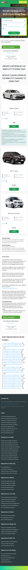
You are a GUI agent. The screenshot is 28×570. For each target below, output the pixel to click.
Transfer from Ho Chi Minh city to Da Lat (11, 376)
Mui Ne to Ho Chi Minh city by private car (9, 418)
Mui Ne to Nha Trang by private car (8, 426)
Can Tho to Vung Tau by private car (8, 507)
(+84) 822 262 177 (10, 53)
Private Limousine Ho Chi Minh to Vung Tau (12, 368)
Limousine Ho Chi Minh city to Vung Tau (8, 422)
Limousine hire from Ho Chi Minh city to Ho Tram (13, 346)
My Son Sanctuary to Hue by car (7, 517)
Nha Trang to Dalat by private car (7, 430)
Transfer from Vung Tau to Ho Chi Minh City (9, 529)
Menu (21, 2)
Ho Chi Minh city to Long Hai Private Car (11, 351)
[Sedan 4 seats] (14, 94)
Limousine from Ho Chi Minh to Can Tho (11, 370)
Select (14, 126)
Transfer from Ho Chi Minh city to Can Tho (12, 343)
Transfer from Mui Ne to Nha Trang (8, 481)
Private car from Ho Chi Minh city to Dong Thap (10, 446)
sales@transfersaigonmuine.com (10, 288)
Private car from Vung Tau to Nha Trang (9, 531)
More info (4, 118)
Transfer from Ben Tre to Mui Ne (7, 543)
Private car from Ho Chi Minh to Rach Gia (11, 380)
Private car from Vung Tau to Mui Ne (8, 533)
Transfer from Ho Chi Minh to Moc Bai (11, 367)
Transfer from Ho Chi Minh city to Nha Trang (12, 378)
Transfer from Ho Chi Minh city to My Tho (12, 386)
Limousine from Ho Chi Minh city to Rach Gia (12, 362)
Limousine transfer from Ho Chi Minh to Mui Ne (13, 372)
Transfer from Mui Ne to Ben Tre (7, 487)
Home (2, 40)
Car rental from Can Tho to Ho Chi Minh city (9, 505)
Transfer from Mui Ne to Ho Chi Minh (8, 483)
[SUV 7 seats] (14, 157)
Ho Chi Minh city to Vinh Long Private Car (12, 356)
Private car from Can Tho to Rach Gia (8, 499)
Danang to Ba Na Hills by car (6, 561)
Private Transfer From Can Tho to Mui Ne (9, 497)
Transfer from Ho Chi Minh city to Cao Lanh (12, 383)
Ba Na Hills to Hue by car (6, 555)
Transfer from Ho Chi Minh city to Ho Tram (12, 349)
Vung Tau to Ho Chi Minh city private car (9, 420)
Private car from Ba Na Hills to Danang (8, 553)
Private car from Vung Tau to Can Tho (8, 527)
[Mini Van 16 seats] (14, 202)
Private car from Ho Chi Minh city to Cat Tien (12, 375)
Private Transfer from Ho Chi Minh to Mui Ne (12, 345)
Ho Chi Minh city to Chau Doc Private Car (12, 354)
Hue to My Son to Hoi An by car (7, 469)
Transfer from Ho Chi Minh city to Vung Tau (12, 388)
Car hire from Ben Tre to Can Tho (7, 545)
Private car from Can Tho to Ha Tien (8, 501)
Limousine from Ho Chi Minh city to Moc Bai (12, 359)
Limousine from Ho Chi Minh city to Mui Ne (9, 424)
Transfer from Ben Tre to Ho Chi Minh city (9, 541)
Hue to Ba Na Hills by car (6, 467)
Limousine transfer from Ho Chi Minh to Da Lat (13, 364)
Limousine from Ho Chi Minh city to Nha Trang (13, 357)
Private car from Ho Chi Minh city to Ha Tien (12, 381)
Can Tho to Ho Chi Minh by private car (8, 416)
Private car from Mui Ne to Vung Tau (8, 485)
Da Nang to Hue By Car (5, 559)
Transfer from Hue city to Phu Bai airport (9, 471)
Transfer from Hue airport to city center (9, 473)
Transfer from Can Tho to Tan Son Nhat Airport (10, 503)
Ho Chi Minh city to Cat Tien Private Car (11, 352)
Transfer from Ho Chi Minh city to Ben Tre (12, 385)
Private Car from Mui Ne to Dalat (7, 489)
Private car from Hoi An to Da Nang (8, 515)
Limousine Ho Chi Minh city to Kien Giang (12, 361)
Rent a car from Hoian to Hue (7, 519)
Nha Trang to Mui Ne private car (7, 432)
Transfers (7, 40)
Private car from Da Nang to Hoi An (8, 557)
